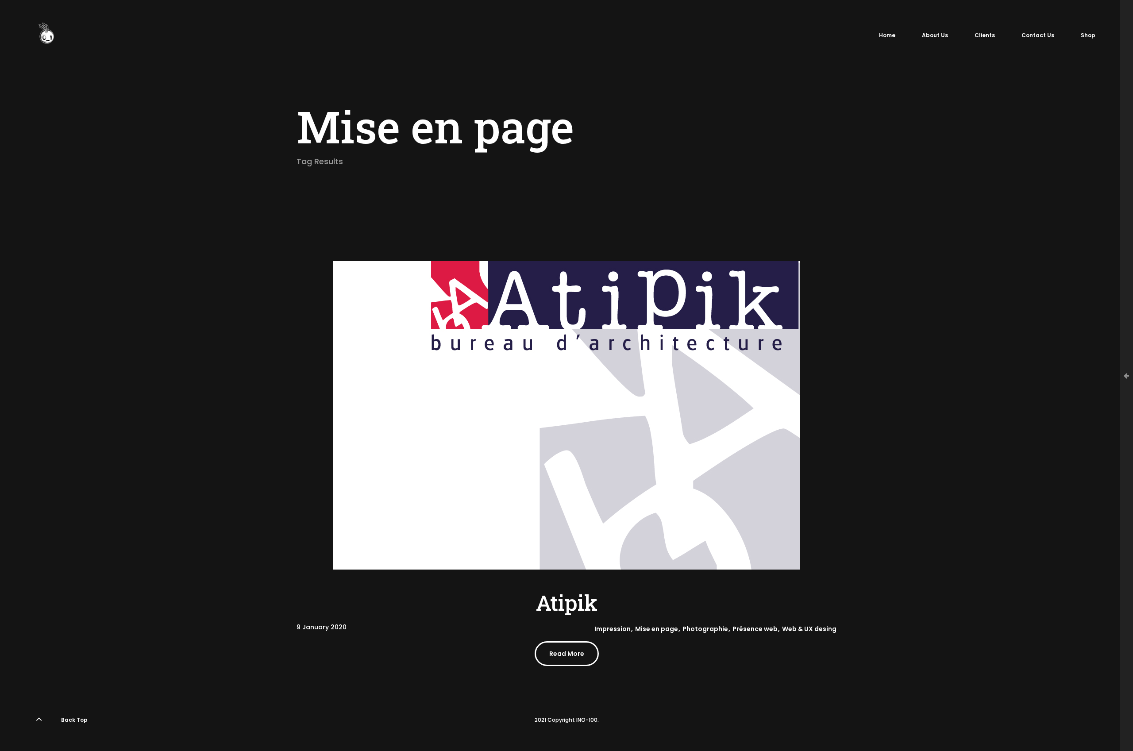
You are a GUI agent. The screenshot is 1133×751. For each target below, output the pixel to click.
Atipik (566, 602)
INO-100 (586, 720)
